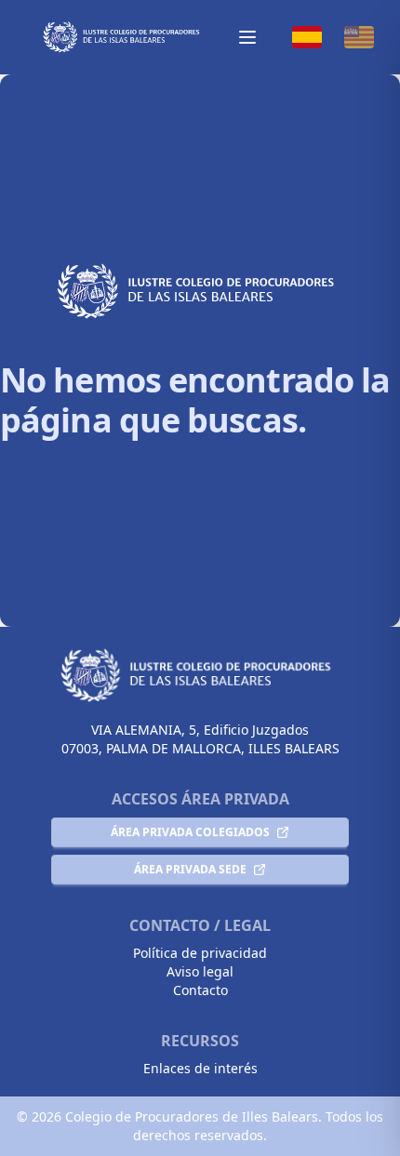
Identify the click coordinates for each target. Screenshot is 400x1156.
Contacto (200, 990)
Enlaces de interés (200, 1068)
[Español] (307, 37)
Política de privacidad (200, 953)
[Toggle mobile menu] (247, 37)
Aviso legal (200, 971)
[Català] (359, 37)
